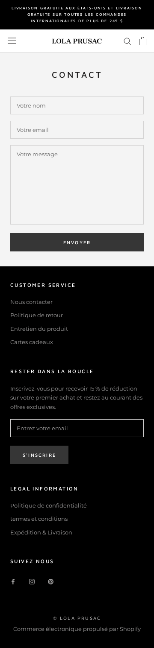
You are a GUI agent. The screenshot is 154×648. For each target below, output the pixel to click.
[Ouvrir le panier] (142, 41)
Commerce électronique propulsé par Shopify (77, 628)
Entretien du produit (39, 328)
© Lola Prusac (77, 618)
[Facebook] (13, 581)
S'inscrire (39, 455)
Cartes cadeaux (31, 342)
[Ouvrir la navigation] (12, 41)
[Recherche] (127, 40)
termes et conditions (39, 518)
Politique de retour (36, 315)
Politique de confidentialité (48, 505)
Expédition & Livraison (41, 532)
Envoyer (77, 242)
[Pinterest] (50, 581)
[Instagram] (32, 581)
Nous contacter (31, 301)
